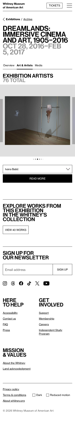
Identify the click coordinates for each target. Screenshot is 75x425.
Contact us (9, 318)
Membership (46, 318)
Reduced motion (60, 394)
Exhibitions (13, 19)
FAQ (5, 324)
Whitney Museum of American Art (14, 5)
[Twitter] (37, 283)
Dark (39, 394)
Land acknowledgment (17, 368)
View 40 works (15, 229)
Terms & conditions (14, 394)
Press (6, 330)
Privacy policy (11, 389)
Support (44, 312)
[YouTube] (46, 283)
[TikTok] (29, 283)
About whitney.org (14, 400)
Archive (27, 19)
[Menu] (69, 5)
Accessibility (10, 312)
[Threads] (13, 283)
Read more (37, 178)
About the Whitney (14, 362)
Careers (44, 324)
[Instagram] (5, 283)
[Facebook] (21, 283)
